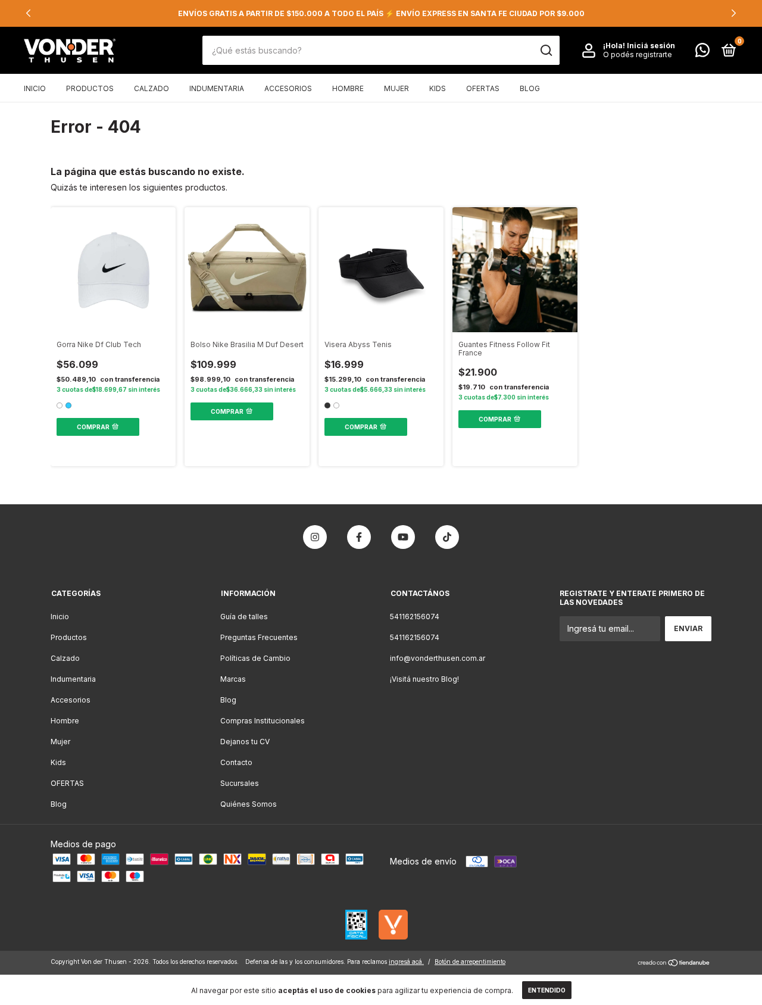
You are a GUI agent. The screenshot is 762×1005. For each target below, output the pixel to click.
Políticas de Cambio (255, 658)
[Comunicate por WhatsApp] (702, 52)
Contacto (236, 762)
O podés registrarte (637, 55)
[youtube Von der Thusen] (403, 537)
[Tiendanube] (674, 964)
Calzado (151, 88)
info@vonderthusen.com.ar (437, 658)
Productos (90, 88)
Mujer (396, 88)
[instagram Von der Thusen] (315, 537)
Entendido (547, 990)
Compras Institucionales (262, 720)
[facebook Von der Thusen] (359, 537)
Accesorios (288, 88)
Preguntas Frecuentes (259, 637)
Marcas (233, 679)
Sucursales (239, 783)
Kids (437, 88)
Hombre (348, 88)
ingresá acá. (406, 961)
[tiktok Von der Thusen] (447, 537)
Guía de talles (244, 616)
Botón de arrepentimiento (470, 961)
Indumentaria (216, 88)
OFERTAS (482, 88)
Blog (530, 88)
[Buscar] (545, 50)
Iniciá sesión (651, 46)
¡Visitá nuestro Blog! (424, 679)
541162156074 (414, 616)
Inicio (35, 88)
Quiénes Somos (248, 804)
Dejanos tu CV (245, 741)
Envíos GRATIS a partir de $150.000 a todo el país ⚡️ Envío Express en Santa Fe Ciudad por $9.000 (381, 13)
